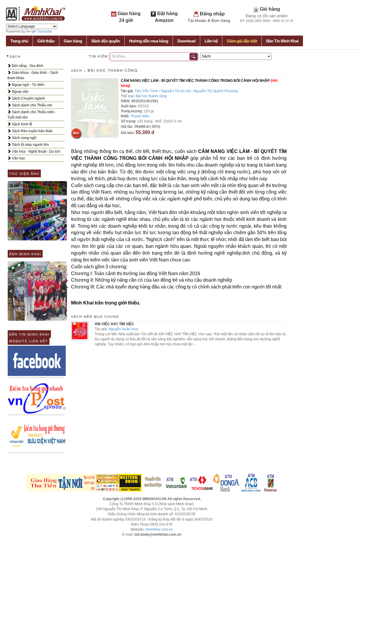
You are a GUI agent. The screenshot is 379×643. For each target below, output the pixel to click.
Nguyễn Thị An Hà (175, 91)
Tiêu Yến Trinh (146, 91)
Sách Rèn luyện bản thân (32, 131)
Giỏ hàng (270, 9)
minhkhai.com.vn (159, 529)
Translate (44, 31)
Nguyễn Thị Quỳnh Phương (215, 91)
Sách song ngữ (23, 138)
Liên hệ (211, 41)
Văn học (18, 158)
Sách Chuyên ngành (28, 98)
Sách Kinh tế (21, 124)
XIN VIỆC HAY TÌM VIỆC (114, 324)
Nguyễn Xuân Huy (123, 329)
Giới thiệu (45, 41)
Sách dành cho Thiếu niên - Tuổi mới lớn (31, 114)
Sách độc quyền (105, 41)
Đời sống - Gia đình (27, 66)
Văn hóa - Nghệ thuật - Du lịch (35, 151)
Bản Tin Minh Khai (282, 41)
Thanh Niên (140, 116)
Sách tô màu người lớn (30, 145)
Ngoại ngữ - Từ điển (27, 85)
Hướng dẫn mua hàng (148, 41)
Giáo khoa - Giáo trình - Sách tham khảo (32, 75)
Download (186, 41)
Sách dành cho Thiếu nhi (31, 105)
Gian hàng (73, 41)
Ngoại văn (19, 92)
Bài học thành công (113, 70)
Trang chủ (19, 41)
